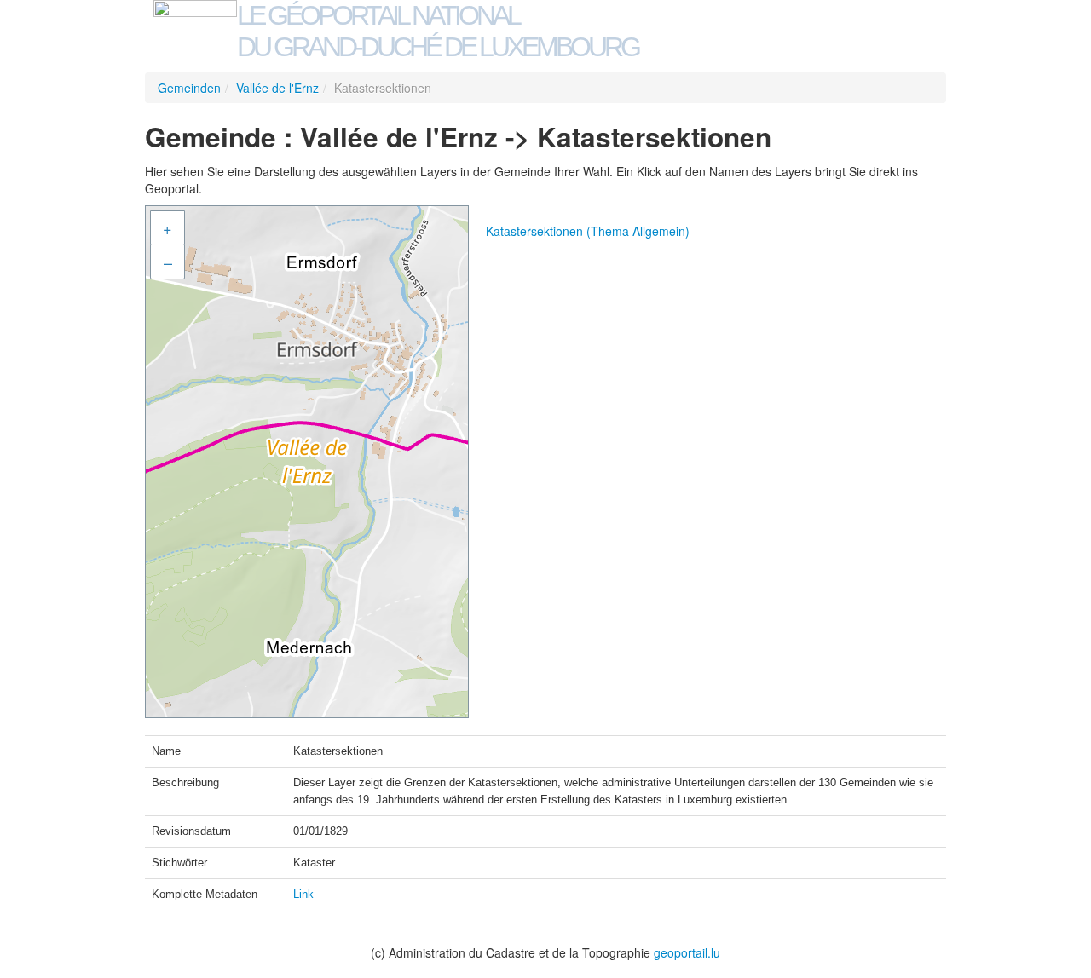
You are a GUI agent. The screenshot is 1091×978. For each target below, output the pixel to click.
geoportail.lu (687, 952)
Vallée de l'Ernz (277, 87)
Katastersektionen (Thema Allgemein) (588, 230)
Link (303, 894)
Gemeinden (189, 87)
